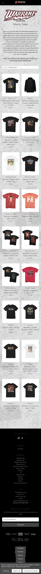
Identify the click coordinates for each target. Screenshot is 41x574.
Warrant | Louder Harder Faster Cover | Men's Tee (10, 142)
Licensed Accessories (20, 483)
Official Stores (20, 464)
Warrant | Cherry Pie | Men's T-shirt (30, 407)
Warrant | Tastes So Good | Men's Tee (30, 254)
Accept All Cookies (31, 571)
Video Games (20, 475)
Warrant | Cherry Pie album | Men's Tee (11, 254)
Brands (20, 470)
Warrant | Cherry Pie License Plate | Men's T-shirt (11, 369)
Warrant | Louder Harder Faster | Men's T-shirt (30, 330)
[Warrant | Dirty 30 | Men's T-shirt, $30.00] (10, 390)
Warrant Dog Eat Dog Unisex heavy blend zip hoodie (30, 103)
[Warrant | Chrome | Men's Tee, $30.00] (30, 163)
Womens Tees (15, 58)
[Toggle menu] (2, 2)
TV (20, 472)
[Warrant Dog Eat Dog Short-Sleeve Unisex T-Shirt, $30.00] (10, 85)
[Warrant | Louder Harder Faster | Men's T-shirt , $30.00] (30, 312)
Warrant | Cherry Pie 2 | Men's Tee (10, 180)
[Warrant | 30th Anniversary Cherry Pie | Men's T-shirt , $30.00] (30, 351)
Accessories (25, 58)
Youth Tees (33, 58)
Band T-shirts (20, 468)
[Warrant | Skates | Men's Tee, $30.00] (10, 201)
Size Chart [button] (20, 548)
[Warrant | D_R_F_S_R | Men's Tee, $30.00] (30, 124)
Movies (20, 477)
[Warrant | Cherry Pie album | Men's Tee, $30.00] (10, 238)
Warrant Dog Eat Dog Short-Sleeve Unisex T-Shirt (10, 103)
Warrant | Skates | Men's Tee (11, 217)
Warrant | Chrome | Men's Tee (30, 180)
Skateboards (27, 60)
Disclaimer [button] (20, 551)
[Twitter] (22, 438)
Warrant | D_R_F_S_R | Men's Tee (30, 141)
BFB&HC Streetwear (20, 462)
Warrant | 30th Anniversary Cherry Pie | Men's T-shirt (30, 369)
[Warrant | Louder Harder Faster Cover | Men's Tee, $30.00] (10, 124)
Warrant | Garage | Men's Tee (30, 292)
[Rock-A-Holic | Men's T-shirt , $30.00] (10, 312)
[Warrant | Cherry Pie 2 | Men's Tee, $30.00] (10, 163)
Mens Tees (7, 58)
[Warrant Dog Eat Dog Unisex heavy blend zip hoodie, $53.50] (30, 85)
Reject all (16, 571)
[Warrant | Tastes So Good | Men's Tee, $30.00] (30, 238)
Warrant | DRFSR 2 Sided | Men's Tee (11, 292)
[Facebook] (19, 438)
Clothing (20, 479)
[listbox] (14, 67)
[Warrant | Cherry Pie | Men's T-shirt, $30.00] (30, 390)
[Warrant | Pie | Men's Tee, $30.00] (30, 201)
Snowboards (20, 460)
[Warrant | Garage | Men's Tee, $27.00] (30, 275)
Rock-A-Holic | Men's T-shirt (11, 329)
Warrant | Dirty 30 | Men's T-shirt (10, 407)
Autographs (14, 60)
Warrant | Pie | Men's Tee (30, 217)
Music (20, 60)
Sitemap (20, 449)
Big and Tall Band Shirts (20, 466)
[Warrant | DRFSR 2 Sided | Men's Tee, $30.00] (10, 275)
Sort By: (5, 67)
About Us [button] (20, 555)
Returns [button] (20, 559)
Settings (6, 571)
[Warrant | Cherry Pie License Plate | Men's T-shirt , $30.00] (10, 351)
